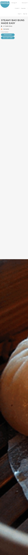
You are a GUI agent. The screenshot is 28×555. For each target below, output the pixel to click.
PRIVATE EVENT (8, 34)
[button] (14, 2)
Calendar (23, 8)
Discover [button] (24, 2)
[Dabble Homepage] (5, 4)
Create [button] (17, 8)
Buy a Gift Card (7, 37)
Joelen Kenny (8, 26)
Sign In (20, 13)
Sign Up (25, 13)
